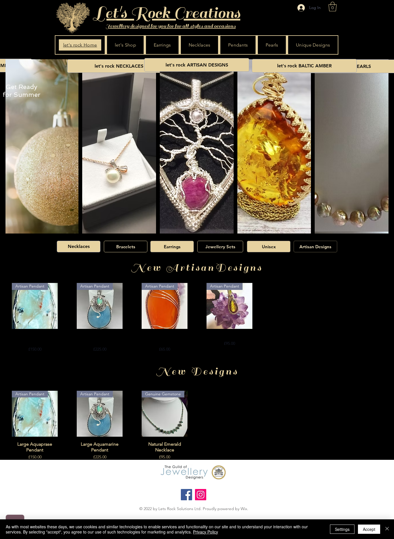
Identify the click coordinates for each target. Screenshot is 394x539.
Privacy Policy (205, 532)
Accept (369, 529)
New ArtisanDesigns (197, 267)
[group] (197, 318)
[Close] (387, 529)
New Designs (197, 371)
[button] (333, 6)
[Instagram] (200, 494)
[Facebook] (186, 494)
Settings (342, 529)
